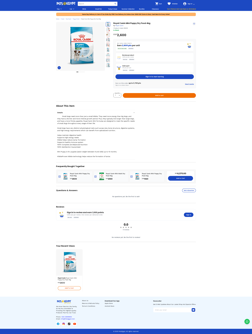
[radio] (121, 227)
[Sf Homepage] (66, 3)
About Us (85, 300)
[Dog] (61, 9)
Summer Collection (128, 9)
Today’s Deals (112, 9)
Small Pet (98, 9)
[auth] (194, 4)
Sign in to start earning (155, 77)
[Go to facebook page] (58, 324)
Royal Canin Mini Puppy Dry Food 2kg (152, 175)
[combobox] (97, 4)
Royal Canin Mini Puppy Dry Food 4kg (80, 175)
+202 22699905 (66, 317)
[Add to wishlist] (194, 24)
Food (62, 19)
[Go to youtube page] (75, 324)
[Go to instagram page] (64, 324)
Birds (84, 9)
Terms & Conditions (88, 306)
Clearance (155, 9)
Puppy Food (76, 19)
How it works (189, 84)
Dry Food (68, 19)
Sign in (188, 215)
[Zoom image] (59, 67)
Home (57, 19)
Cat (71, 9)
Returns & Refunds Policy (90, 303)
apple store (109, 303)
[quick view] (81, 257)
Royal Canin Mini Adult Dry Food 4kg (115, 175)
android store (109, 306)
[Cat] (73, 9)
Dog (58, 9)
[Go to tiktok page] (69, 324)
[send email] (193, 310)
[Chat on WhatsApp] (247, 321)
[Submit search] (115, 4)
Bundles (142, 9)
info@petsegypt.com (68, 319)
